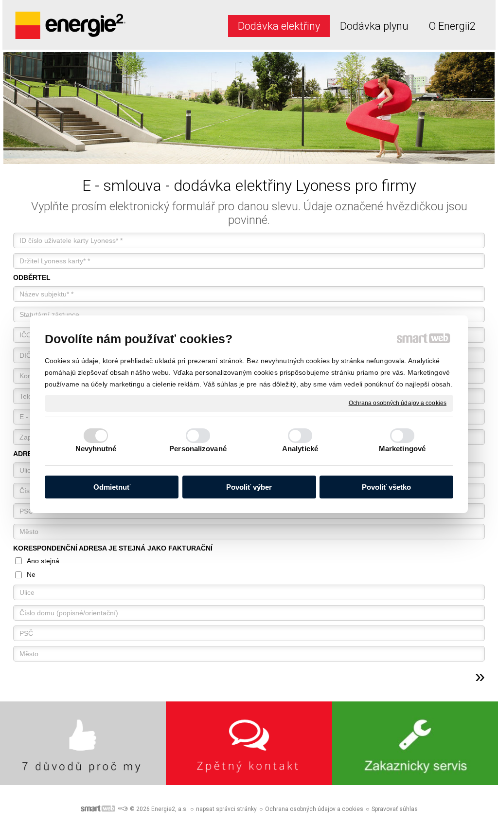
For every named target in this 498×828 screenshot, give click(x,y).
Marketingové (402, 448)
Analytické (300, 448)
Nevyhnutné (96, 448)
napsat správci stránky (226, 809)
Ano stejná (43, 561)
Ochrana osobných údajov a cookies (397, 402)
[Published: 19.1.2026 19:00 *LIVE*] (122, 809)
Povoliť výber (249, 487)
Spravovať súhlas (395, 809)
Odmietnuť (111, 487)
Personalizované (198, 448)
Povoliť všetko (386, 487)
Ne (31, 574)
